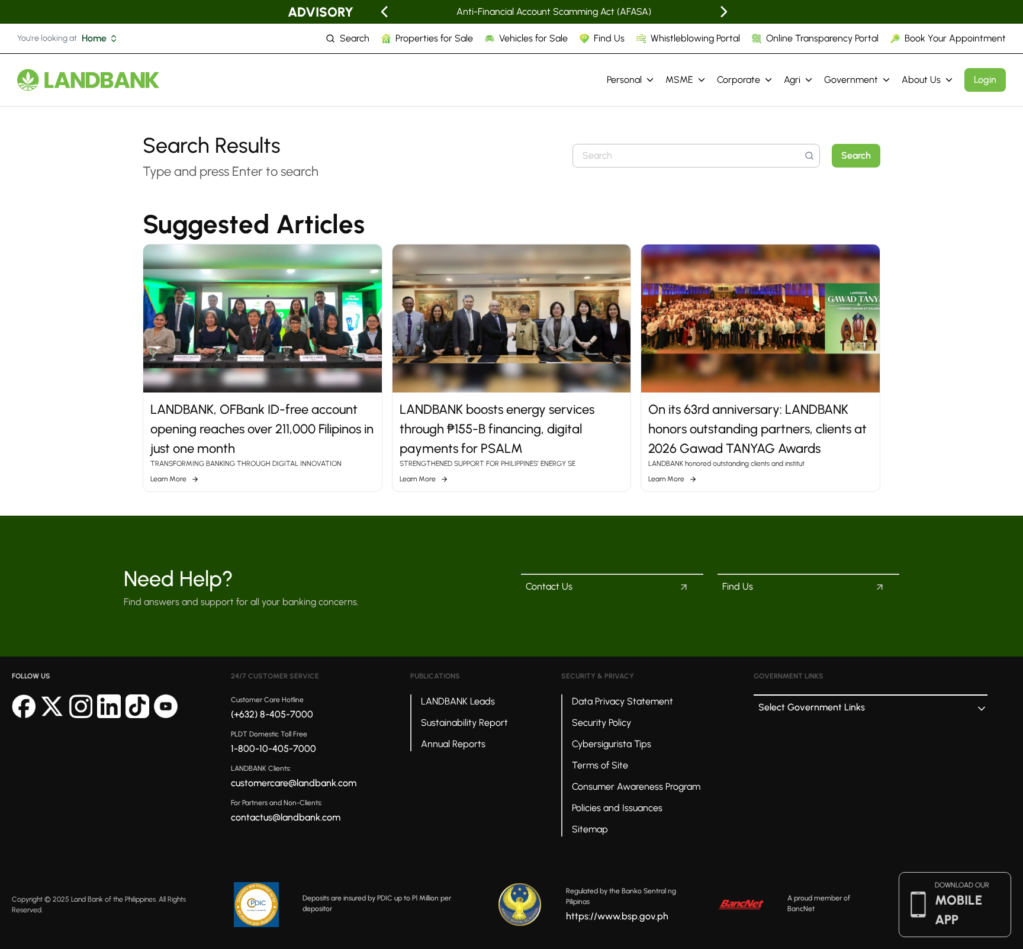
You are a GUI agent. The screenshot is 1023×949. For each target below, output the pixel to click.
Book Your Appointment (955, 38)
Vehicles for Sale (533, 38)
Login (985, 79)
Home (94, 38)
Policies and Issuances (617, 807)
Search (354, 38)
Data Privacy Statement (622, 701)
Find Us (609, 38)
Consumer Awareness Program (636, 786)
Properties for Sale (434, 38)
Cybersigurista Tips (611, 743)
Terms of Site (600, 765)
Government (851, 79)
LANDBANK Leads (458, 701)
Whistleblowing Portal (695, 38)
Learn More (168, 479)
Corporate (738, 79)
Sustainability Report (464, 722)
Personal (624, 79)
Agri (792, 79)
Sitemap (590, 829)
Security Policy (601, 722)
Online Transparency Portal (822, 38)
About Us (921, 79)
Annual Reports (453, 743)
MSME (679, 79)
